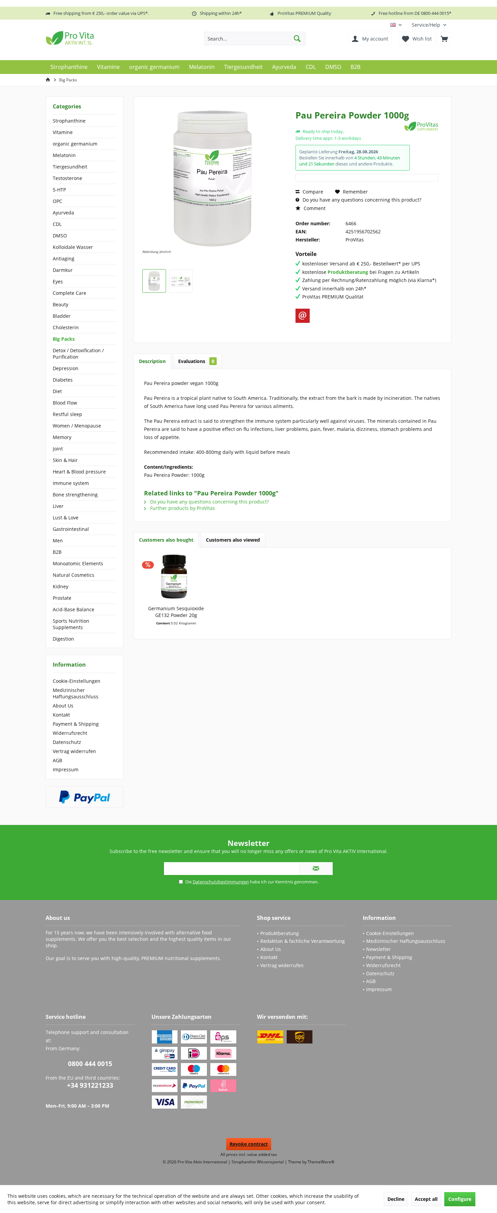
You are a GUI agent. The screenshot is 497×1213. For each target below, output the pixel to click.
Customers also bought (166, 540)
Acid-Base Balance (73, 609)
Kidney (60, 586)
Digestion (63, 639)
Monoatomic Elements (78, 563)
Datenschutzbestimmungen (221, 882)
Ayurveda (63, 212)
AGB (57, 760)
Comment (314, 208)
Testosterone (67, 178)
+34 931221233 (90, 1085)
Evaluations (196, 361)
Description (152, 361)
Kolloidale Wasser (73, 247)
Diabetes (63, 380)
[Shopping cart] (444, 38)
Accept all (426, 1199)
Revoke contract (249, 1144)
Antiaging (63, 258)
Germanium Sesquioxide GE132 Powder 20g (176, 611)
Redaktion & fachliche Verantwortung (302, 941)
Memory (62, 437)
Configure (459, 1199)
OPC (57, 201)
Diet (57, 391)
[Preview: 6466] (154, 281)
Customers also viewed (233, 540)
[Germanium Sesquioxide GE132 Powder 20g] (176, 578)
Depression (65, 368)
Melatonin (64, 155)
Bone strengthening (75, 494)
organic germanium (75, 143)
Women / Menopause (77, 425)
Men (58, 540)
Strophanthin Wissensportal (258, 1162)
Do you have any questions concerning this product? (361, 200)
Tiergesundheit (70, 166)
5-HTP (59, 189)
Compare (312, 191)
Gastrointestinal (71, 529)
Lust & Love (65, 517)
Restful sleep (67, 414)
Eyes (58, 281)
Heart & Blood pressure (79, 471)
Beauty (60, 304)
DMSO (60, 235)
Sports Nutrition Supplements (71, 624)
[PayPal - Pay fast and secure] (84, 797)
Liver (58, 506)
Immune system (71, 483)
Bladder (62, 316)
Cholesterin (66, 327)
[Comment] (349, 124)
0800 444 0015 (90, 1063)
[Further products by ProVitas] (421, 126)
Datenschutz (67, 742)
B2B (57, 552)
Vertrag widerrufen (74, 751)
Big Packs (64, 339)
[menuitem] (429, 25)
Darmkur (63, 270)
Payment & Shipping (76, 724)
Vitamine (63, 132)
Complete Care (69, 293)
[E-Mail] (302, 316)
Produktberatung (279, 933)
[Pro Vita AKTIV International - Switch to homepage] (95, 38)
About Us (63, 705)
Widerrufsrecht (70, 733)
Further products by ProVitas (182, 508)
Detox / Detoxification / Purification (78, 353)
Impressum (65, 769)
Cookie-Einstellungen (76, 681)
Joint (58, 448)
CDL (57, 224)
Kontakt (61, 715)
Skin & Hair (65, 460)
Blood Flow (65, 402)
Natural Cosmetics (73, 575)
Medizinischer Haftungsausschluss (75, 693)
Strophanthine (69, 121)
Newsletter (378, 949)
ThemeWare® (321, 1162)
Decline (395, 1199)
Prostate (62, 598)
